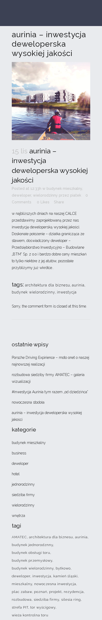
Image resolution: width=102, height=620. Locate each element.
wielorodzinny (45, 195)
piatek (75, 195)
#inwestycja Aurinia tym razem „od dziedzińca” (50, 392)
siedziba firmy (23, 495)
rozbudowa (22, 600)
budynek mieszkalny (64, 188)
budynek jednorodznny (32, 545)
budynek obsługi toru (31, 553)
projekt (55, 592)
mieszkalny (22, 584)
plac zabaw (22, 592)
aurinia (78, 285)
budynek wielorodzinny (33, 292)
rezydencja (74, 592)
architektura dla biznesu (47, 285)
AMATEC (19, 537)
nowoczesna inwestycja (55, 584)
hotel (16, 474)
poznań (40, 592)
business (19, 453)
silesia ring (71, 600)
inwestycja (67, 292)
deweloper (21, 195)
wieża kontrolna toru (30, 615)
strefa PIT (20, 607)
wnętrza (18, 515)
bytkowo (63, 568)
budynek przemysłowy (32, 560)
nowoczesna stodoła (28, 402)
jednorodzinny (23, 484)
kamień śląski (65, 576)
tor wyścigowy (42, 607)
